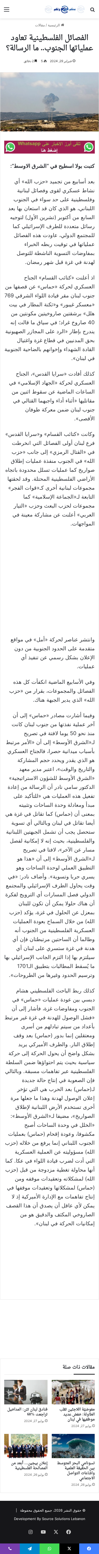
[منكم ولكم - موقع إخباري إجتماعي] (65, 9)
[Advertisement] (49, 584)
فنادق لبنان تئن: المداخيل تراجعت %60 (27, 1412)
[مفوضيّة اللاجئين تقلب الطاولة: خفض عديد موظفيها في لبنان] (73, 1392)
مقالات (40, 25)
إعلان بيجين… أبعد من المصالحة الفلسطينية (29, 1466)
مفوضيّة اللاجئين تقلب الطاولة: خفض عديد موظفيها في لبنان (77, 1414)
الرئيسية (54, 25)
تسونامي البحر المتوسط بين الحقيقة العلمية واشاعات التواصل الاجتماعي (76, 1471)
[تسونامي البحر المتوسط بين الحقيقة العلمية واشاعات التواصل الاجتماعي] (73, 1446)
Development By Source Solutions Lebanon (49, 1519)
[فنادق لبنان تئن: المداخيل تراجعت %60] (26, 1392)
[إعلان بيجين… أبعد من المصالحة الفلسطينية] (26, 1446)
